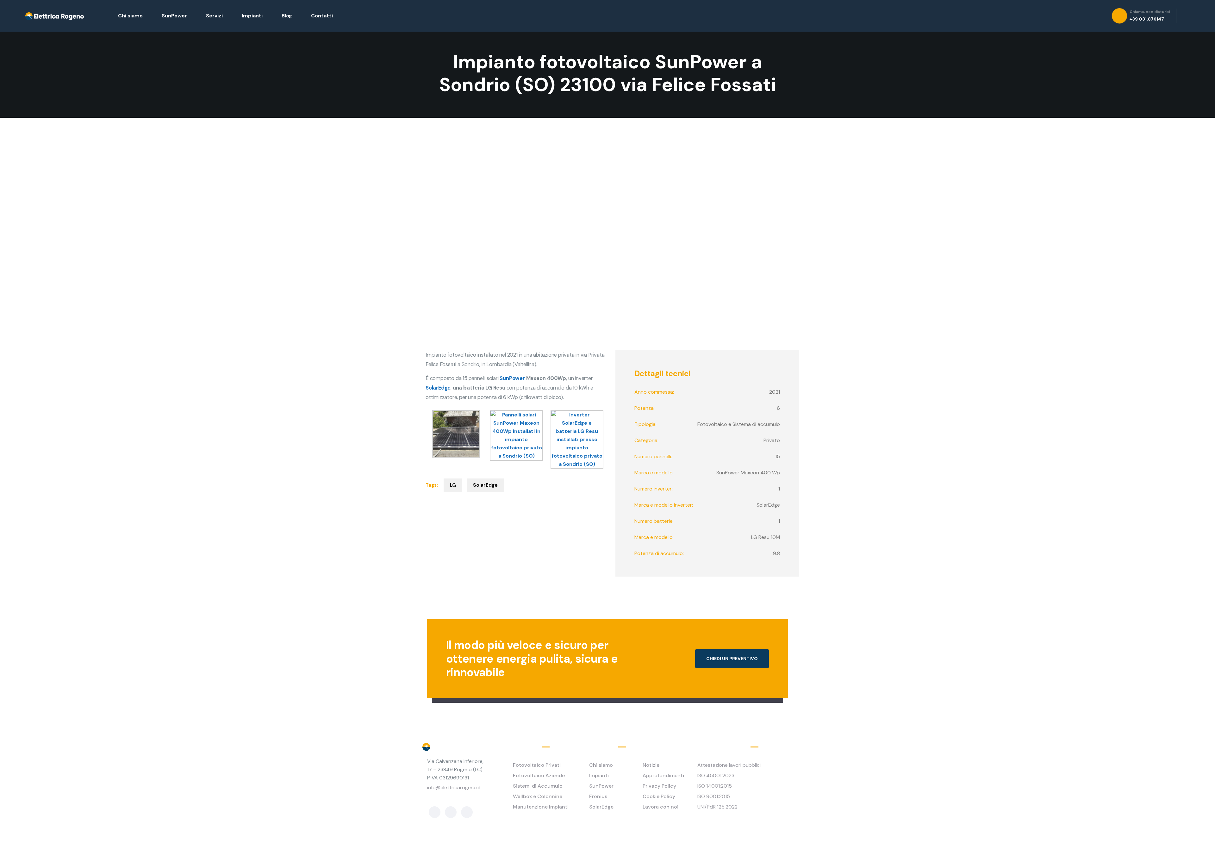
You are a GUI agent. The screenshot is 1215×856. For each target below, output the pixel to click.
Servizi (214, 15)
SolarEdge (485, 485)
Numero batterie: (654, 521)
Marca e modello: (654, 472)
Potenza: (644, 408)
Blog (287, 15)
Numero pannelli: (653, 456)
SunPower (174, 15)
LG (453, 485)
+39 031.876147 (445, 797)
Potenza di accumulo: (659, 553)
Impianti (252, 15)
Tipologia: (645, 424)
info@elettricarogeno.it (454, 787)
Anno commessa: (654, 392)
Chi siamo (130, 15)
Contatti (322, 15)
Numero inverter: (653, 488)
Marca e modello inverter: (663, 505)
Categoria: (646, 440)
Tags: (432, 485)
